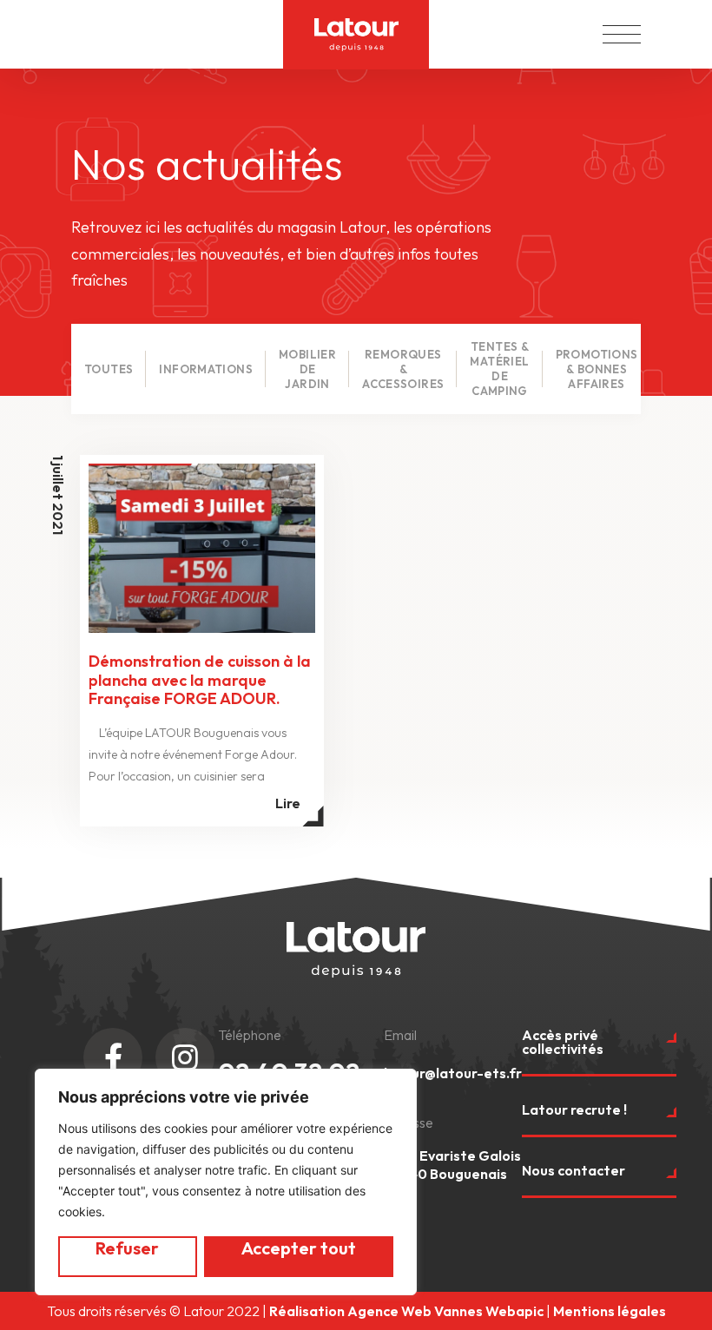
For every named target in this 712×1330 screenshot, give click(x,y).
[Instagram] (184, 1057)
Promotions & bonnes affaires (597, 369)
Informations (206, 369)
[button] (622, 29)
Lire (287, 803)
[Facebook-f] (112, 1057)
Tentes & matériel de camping (499, 368)
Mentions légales (609, 1311)
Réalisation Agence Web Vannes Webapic (406, 1311)
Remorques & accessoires (403, 369)
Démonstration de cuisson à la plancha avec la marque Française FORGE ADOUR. (200, 679)
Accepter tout (298, 1248)
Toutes (108, 369)
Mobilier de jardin (307, 369)
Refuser (127, 1248)
